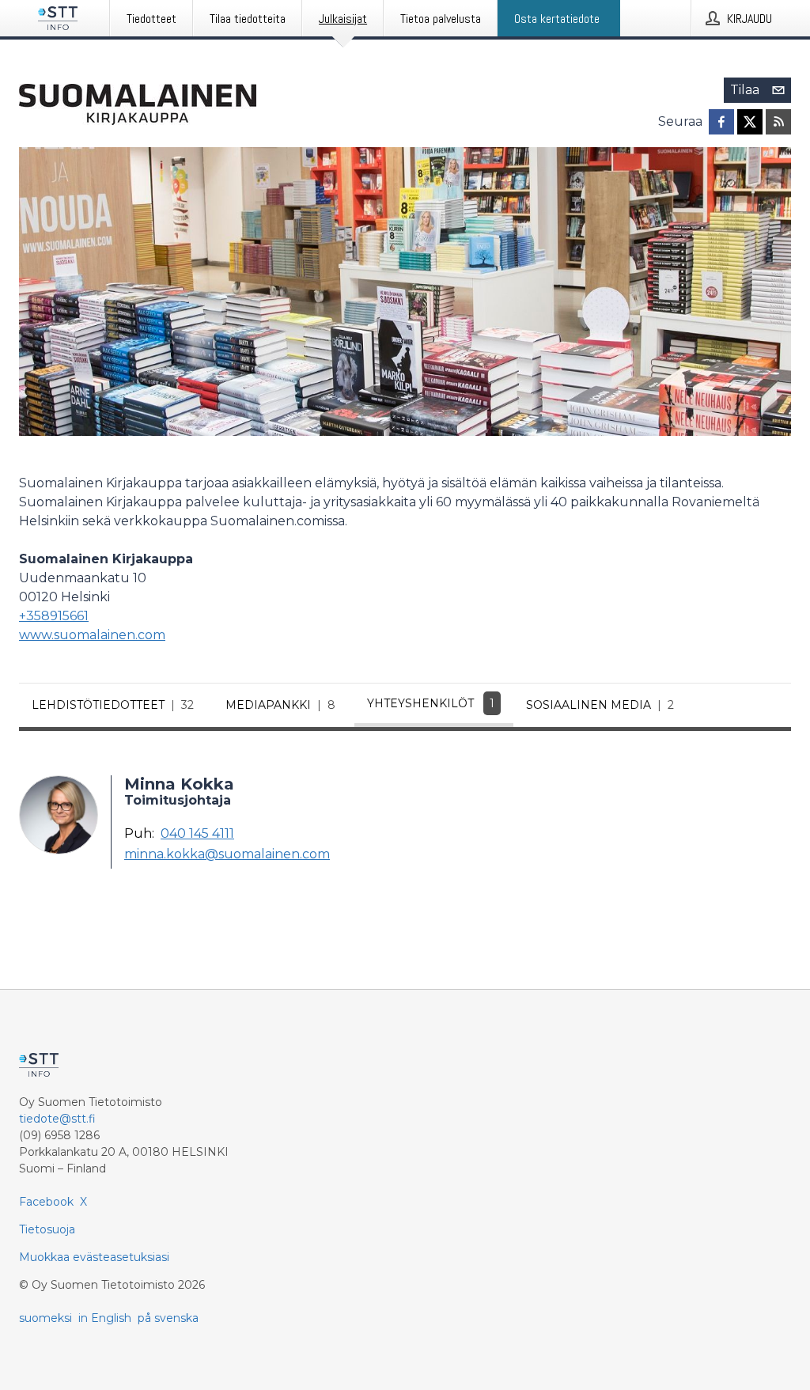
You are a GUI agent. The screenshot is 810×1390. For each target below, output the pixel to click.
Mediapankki (280, 705)
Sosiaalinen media (600, 705)
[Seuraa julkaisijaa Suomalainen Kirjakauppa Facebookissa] (721, 121)
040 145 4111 (197, 834)
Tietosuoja (47, 1229)
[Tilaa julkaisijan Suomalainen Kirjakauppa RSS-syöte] (778, 121)
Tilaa (744, 89)
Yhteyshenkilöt (430, 703)
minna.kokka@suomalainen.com (227, 854)
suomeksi (45, 1318)
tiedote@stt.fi (57, 1119)
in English (104, 1318)
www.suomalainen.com (92, 634)
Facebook (46, 1202)
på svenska (168, 1318)
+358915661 (54, 615)
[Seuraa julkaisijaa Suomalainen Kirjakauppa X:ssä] (750, 121)
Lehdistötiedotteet (113, 705)
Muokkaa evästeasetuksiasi (94, 1257)
